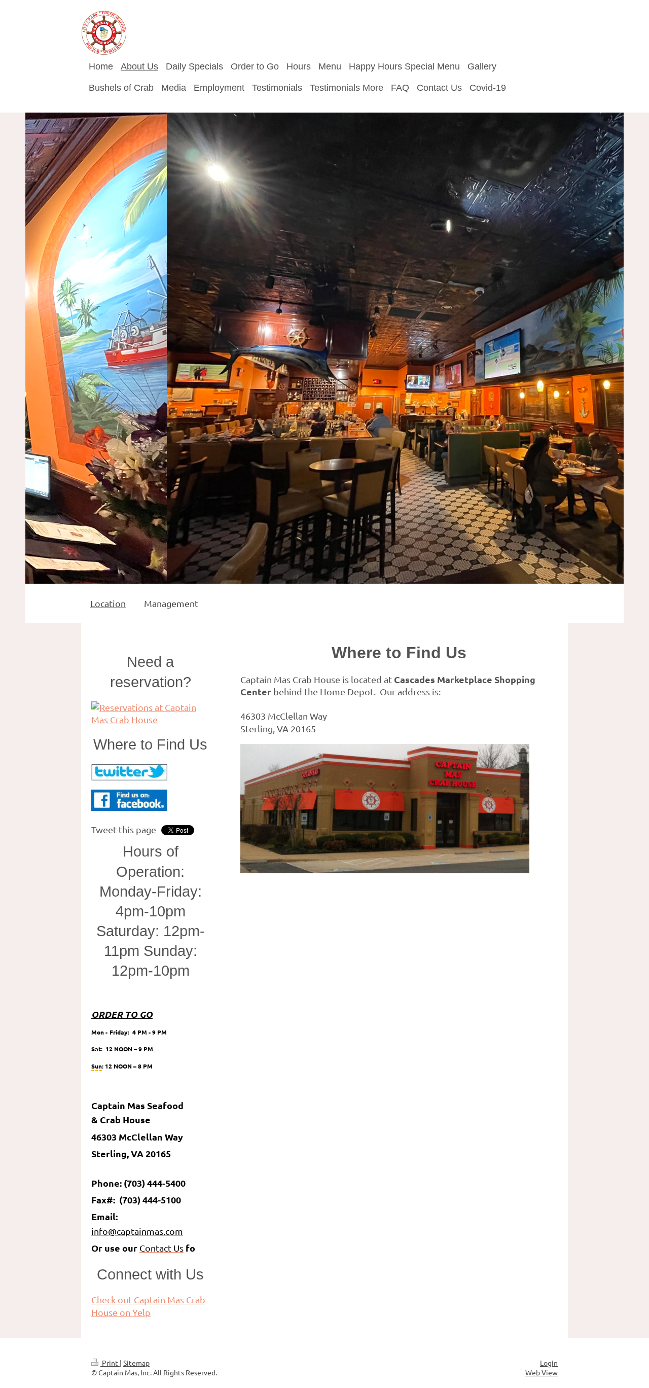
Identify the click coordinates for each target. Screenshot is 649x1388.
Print (110, 1362)
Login (549, 1362)
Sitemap (136, 1362)
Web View (541, 1372)
